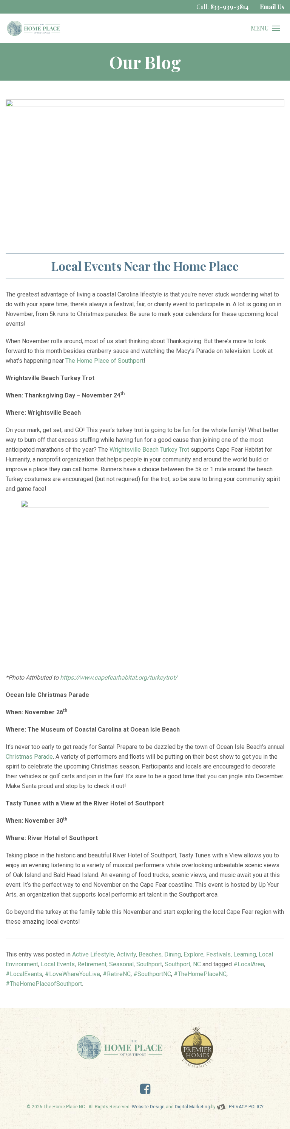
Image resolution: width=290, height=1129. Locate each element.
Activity (126, 954)
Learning (244, 954)
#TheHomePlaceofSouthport (44, 983)
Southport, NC (183, 964)
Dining (172, 954)
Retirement (91, 964)
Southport (149, 964)
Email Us (272, 7)
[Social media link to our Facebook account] (145, 1091)
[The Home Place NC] (34, 28)
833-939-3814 (229, 7)
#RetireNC (117, 974)
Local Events (58, 964)
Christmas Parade (29, 756)
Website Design (148, 1106)
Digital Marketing (192, 1106)
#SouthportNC (152, 974)
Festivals (218, 954)
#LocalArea (248, 964)
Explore (194, 954)
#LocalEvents (24, 974)
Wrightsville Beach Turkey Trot (149, 449)
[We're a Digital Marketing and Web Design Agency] (221, 1106)
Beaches (150, 954)
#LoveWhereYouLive (72, 974)
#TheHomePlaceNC (200, 974)
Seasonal (121, 964)
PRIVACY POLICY (246, 1106)
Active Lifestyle (93, 954)
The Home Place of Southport (104, 360)
